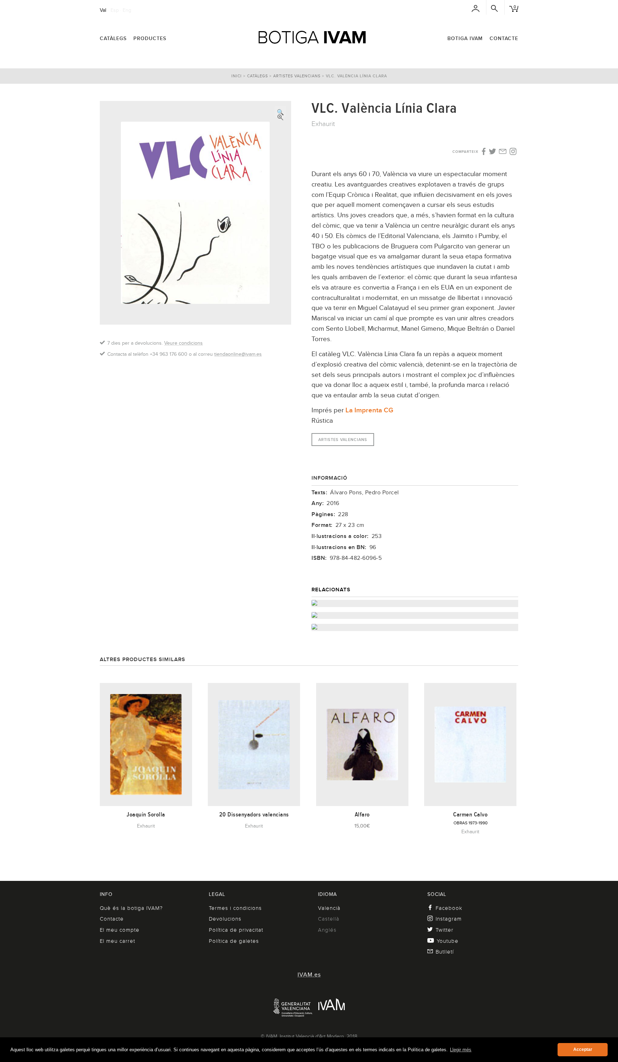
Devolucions (225, 919)
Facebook (449, 908)
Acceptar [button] (582, 1049)
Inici (236, 76)
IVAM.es (309, 974)
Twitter (444, 930)
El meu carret (117, 941)
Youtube (447, 941)
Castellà (328, 919)
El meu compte (119, 930)
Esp (115, 10)
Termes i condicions (235, 908)
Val (103, 10)
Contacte (504, 38)
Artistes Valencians (296, 76)
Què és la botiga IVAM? (131, 908)
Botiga (312, 37)
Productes (149, 38)
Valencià (329, 908)
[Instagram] (513, 152)
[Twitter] (492, 152)
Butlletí (445, 952)
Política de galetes (234, 941)
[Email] (502, 152)
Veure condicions (183, 343)
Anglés (327, 930)
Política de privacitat (236, 930)
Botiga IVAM (465, 38)
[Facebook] (483, 152)
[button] (280, 111)
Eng (127, 10)
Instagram (449, 919)
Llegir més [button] (460, 1049)
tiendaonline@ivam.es (238, 354)
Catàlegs (113, 38)
